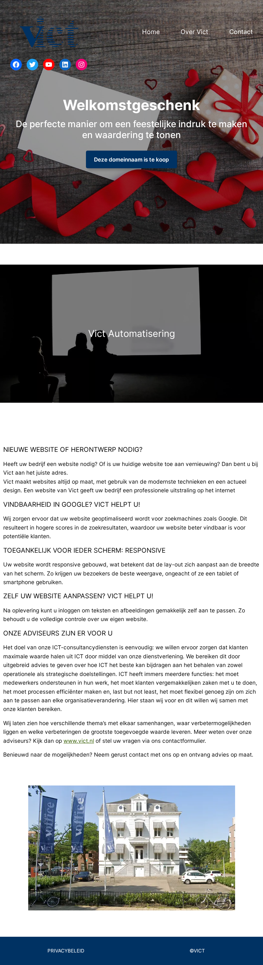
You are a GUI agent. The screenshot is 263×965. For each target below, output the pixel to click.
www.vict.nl (79, 740)
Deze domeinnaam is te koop (131, 159)
